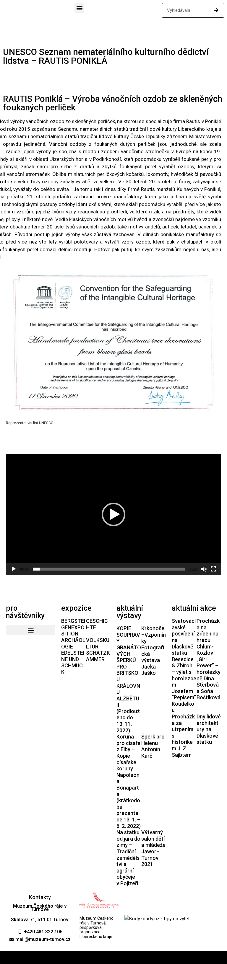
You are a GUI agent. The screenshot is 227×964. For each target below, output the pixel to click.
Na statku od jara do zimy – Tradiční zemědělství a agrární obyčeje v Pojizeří (128, 857)
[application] (113, 514)
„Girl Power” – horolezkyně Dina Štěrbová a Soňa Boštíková (208, 678)
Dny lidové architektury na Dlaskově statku (209, 729)
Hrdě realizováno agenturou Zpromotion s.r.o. (114, 957)
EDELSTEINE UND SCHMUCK (73, 662)
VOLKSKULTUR (97, 643)
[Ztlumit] (204, 569)
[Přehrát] (14, 569)
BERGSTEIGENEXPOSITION (73, 627)
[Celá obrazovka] (213, 569)
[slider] (109, 569)
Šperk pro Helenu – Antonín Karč (153, 746)
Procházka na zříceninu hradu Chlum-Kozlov (208, 637)
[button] (79, 8)
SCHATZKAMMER (98, 656)
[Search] (216, 10)
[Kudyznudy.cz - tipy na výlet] (157, 918)
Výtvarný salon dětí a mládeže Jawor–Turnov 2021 (153, 848)
